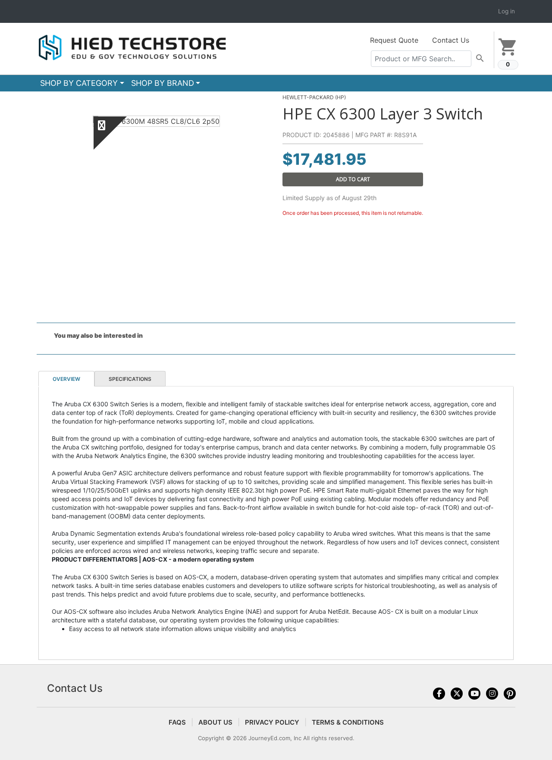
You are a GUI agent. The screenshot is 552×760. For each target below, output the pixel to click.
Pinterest (510, 694)
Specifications (130, 379)
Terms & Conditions (348, 722)
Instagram (492, 694)
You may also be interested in (98, 335)
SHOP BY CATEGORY (79, 83)
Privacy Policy (272, 722)
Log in (506, 11)
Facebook (439, 694)
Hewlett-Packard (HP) (314, 97)
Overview (66, 379)
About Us (215, 722)
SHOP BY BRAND (162, 83)
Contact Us (450, 40)
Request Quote (394, 40)
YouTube (474, 694)
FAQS (177, 722)
